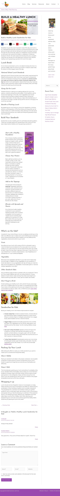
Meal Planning (13, 9)
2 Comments (32, 40)
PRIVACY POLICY (43, 491)
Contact (53, 4)
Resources (41, 4)
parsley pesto (7, 344)
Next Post (34, 405)
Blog (29, 4)
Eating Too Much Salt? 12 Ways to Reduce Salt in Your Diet (51, 108)
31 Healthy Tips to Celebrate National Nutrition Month (50, 119)
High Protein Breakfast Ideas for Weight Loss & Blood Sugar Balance (51, 97)
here (5, 326)
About (47, 4)
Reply (36, 427)
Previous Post (5, 405)
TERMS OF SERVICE (54, 491)
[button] (58, 4)
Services (34, 4)
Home (23, 4)
